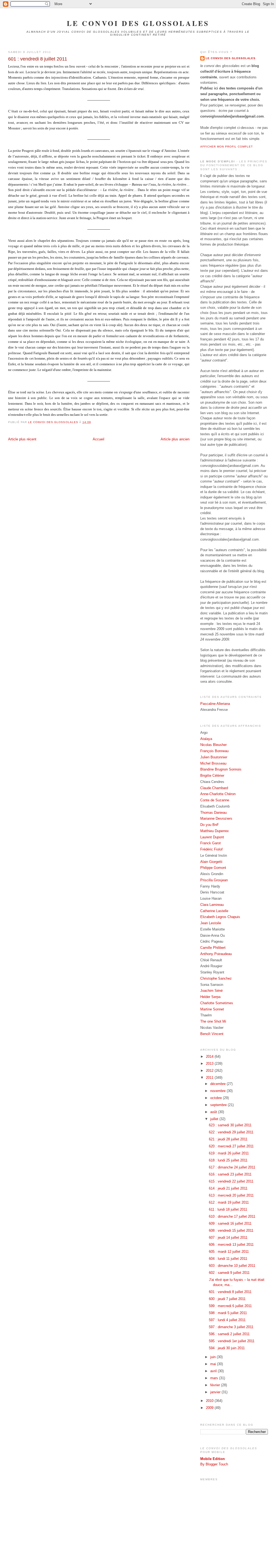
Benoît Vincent (211, 1034)
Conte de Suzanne (214, 800)
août (214, 1112)
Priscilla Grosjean (214, 880)
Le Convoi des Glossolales (231, 58)
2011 (210, 1078)
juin (213, 1357)
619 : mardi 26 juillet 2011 (229, 1153)
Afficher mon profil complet (226, 146)
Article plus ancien (175, 439)
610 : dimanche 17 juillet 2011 (232, 1216)
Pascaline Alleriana (215, 704)
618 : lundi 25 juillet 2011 (228, 1160)
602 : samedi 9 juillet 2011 (229, 1273)
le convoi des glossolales (138, 23)
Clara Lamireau (212, 905)
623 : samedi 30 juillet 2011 (230, 1125)
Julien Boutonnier (213, 757)
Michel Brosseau (213, 763)
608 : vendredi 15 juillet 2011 (231, 1230)
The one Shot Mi (213, 1021)
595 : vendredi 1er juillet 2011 (231, 1341)
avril (214, 1371)
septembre (219, 1105)
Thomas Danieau (213, 813)
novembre (218, 1091)
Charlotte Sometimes (216, 1003)
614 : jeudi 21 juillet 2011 (228, 1188)
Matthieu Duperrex (214, 831)
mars (214, 1378)
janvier (216, 1392)
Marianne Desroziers (216, 818)
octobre (216, 1098)
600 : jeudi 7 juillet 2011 (227, 1299)
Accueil (98, 439)
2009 (210, 1408)
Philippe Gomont (213, 868)
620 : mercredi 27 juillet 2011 (231, 1146)
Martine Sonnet (212, 1009)
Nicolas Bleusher (213, 745)
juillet (214, 1119)
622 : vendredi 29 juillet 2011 (231, 1132)
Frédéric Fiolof (211, 849)
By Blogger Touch (214, 1464)
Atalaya (206, 739)
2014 (210, 1056)
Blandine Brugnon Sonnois (221, 769)
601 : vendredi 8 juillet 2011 (230, 1292)
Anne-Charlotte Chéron (218, 794)
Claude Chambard (214, 788)
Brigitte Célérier (212, 776)
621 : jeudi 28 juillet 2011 (228, 1139)
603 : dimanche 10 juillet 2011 (232, 1266)
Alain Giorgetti (211, 862)
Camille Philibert (213, 948)
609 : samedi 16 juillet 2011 (230, 1223)
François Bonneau (214, 751)
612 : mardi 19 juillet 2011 (229, 1202)
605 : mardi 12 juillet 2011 (229, 1252)
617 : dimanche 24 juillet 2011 (232, 1167)
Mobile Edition (212, 1459)
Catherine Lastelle (214, 911)
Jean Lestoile (210, 923)
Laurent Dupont (212, 837)
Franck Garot (210, 843)
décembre (218, 1084)
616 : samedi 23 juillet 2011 (230, 1174)
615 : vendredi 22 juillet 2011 (231, 1181)
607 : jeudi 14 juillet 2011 (228, 1237)
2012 (210, 1071)
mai (213, 1364)
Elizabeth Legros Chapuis (220, 917)
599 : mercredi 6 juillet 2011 (230, 1306)
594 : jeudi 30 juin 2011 (227, 1348)
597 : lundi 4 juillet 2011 (227, 1320)
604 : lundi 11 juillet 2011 (228, 1259)
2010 (210, 1401)
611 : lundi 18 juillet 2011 (228, 1209)
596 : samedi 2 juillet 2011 (229, 1334)
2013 (210, 1064)
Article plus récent (22, 439)
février (215, 1385)
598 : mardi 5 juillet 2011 (228, 1313)
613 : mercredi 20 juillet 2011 (231, 1195)
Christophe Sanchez (216, 978)
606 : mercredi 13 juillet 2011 (231, 1245)
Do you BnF (209, 825)
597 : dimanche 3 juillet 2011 (231, 1327)
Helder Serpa (210, 997)
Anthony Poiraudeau (216, 954)
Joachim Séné (211, 991)
